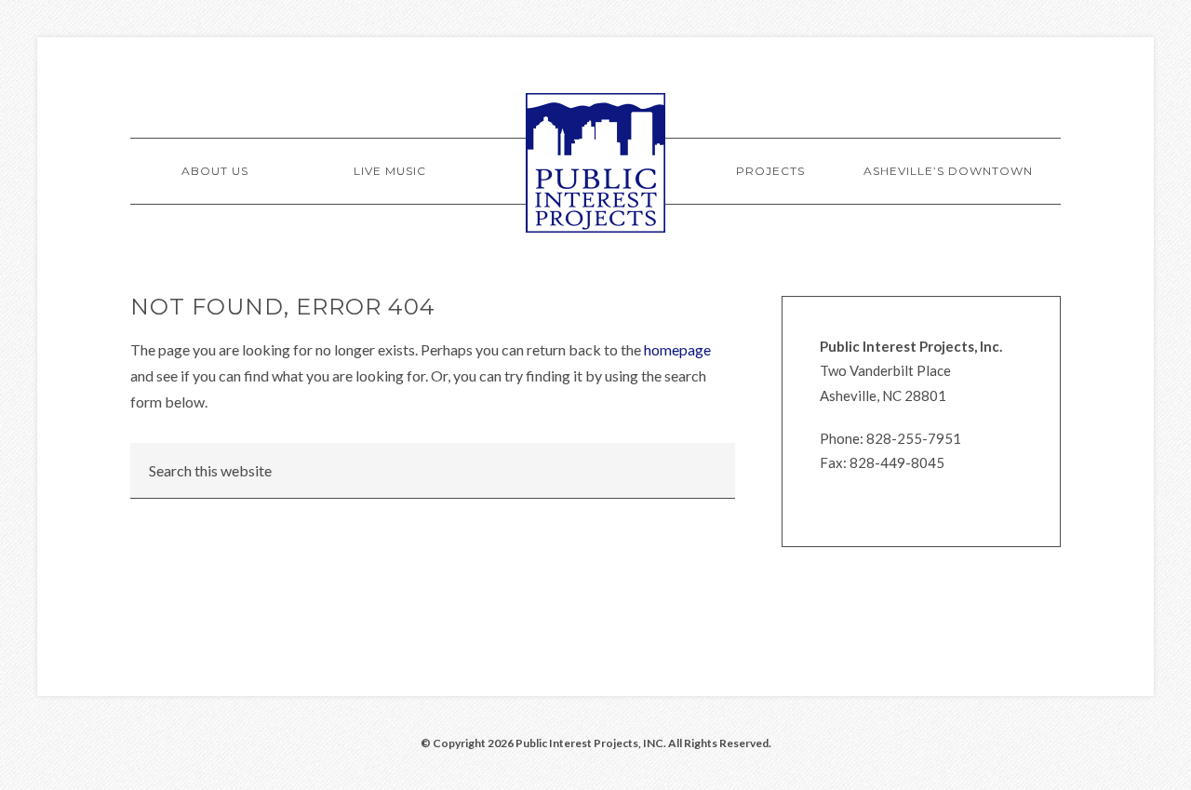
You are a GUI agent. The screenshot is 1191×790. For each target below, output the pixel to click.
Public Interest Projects (595, 163)
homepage (677, 349)
